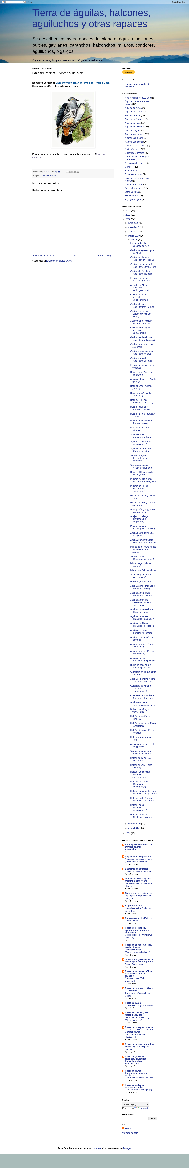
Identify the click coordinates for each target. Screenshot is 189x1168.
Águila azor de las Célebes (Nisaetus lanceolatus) (140, 602)
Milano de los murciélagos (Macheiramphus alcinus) (143, 549)
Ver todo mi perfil (130, 1133)
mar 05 (134, 239)
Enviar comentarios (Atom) (59, 261)
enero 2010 (134, 828)
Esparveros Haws (133, 174)
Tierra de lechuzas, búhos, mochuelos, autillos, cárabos (139, 973)
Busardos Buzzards (134, 153)
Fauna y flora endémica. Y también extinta (138, 845)
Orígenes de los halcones (90, 60)
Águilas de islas (133, 123)
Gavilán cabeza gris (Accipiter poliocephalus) (140, 330)
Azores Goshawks (134, 142)
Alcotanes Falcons (134, 138)
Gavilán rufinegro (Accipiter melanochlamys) (139, 297)
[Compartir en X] (72, 172)
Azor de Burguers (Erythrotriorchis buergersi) (139, 458)
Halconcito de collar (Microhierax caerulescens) (140, 774)
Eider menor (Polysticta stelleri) (139, 1005)
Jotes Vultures (132, 192)
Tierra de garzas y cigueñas (139, 1044)
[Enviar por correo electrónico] (67, 172)
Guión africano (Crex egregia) (138, 1090)
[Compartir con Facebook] (75, 172)
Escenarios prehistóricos (138, 918)
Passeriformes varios (134, 964)
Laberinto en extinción (137, 869)
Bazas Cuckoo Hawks (136, 145)
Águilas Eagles (132, 130)
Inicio (75, 255)
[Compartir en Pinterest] (78, 172)
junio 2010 (133, 223)
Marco (128, 1128)
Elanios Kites (131, 170)
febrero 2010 (134, 824)
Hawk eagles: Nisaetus (141, 581)
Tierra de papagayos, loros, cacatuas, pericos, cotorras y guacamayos (139, 1029)
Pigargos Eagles (133, 199)
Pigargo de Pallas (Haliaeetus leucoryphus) (139, 488)
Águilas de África (133, 108)
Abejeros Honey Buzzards (138, 98)
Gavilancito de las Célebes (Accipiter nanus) (140, 314)
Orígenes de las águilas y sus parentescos (53, 60)
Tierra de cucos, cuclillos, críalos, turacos (138, 946)
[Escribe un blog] (70, 172)
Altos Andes (130, 849)
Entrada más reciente (43, 255)
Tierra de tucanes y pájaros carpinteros (139, 989)
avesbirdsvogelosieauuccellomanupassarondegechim (139, 960)
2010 (128, 219)
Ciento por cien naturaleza (139, 893)
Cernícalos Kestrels (134, 163)
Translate (144, 1108)
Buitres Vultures (132, 149)
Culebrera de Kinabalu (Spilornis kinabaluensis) (141, 688)
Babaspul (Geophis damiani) (138, 871)
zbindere (97, 1148)
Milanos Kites (131, 196)
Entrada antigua (105, 255)
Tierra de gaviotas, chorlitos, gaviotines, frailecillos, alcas (136, 1058)
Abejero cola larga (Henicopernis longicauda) (139, 519)
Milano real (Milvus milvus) (143, 570)
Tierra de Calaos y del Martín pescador (136, 1014)
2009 (128, 833)
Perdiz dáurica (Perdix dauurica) (139, 1078)
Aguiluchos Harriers (134, 134)
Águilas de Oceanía (134, 127)
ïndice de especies (134, 188)
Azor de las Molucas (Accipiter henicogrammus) (140, 288)
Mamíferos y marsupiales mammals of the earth (138, 879)
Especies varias (132, 1063)
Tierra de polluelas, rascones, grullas (135, 1086)
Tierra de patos (133, 1003)
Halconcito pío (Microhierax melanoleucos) (138, 807)
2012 (128, 215)
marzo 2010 (134, 236)
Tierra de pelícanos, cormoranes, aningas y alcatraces (137, 930)
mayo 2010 (134, 227)
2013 (128, 210)
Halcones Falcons (134, 184)
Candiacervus (131, 921)
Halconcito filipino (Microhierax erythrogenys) (139, 784)
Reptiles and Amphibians (138, 856)
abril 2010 (133, 231)
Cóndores (130, 167)
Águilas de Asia (49, 176)
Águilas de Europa (134, 119)
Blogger (127, 1148)
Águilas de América (134, 112)
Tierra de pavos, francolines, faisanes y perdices (137, 1073)
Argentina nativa (133, 905)
